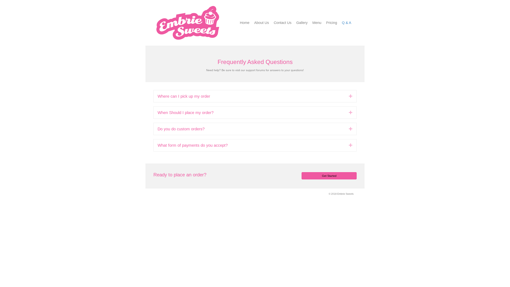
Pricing (331, 23)
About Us (261, 23)
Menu (316, 23)
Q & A (346, 23)
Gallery (302, 23)
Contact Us (282, 23)
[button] (350, 96)
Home (244, 23)
